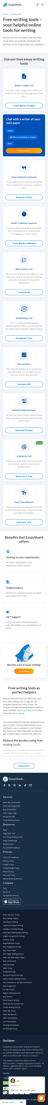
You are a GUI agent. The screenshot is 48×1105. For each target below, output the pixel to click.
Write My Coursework (11, 802)
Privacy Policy (8, 861)
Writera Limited (29, 1060)
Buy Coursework (9, 961)
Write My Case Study (11, 915)
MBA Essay (7, 968)
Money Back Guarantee (12, 879)
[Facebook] (4, 785)
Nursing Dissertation (11, 1025)
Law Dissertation (9, 1021)
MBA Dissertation (10, 1018)
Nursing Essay (8, 964)
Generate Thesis (24, 197)
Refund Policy (8, 871)
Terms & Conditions (11, 857)
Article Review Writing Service (14, 979)
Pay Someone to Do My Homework (17, 982)
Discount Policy (9, 875)
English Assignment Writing (13, 936)
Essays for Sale (9, 816)
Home (5, 14)
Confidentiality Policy (11, 868)
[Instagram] (14, 785)
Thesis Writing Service (11, 1007)
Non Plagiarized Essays (12, 947)
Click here (24, 671)
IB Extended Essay (10, 1028)
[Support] (30, 785)
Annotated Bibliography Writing (15, 932)
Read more (24, 766)
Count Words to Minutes (24, 243)
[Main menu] (42, 4)
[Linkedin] (20, 785)
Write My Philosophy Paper (13, 957)
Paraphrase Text (24, 338)
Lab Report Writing (10, 922)
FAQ (4, 888)
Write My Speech (9, 1014)
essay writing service (29, 710)
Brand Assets (8, 844)
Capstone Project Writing (13, 925)
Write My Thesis (9, 1011)
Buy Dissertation (9, 809)
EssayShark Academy (11, 847)
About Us (6, 892)
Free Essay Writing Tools (13, 837)
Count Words (24, 292)
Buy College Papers (10, 918)
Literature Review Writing (13, 929)
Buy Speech (7, 996)
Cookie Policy (8, 864)
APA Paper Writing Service (13, 954)
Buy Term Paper (9, 950)
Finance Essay (8, 940)
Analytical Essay (9, 972)
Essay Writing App (10, 840)
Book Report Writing (11, 1000)
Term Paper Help (9, 813)
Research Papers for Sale (13, 975)
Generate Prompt (24, 430)
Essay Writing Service (11, 820)
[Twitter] (9, 785)
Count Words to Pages (24, 105)
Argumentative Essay (11, 943)
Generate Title (24, 522)
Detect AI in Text (24, 476)
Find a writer (24, 150)
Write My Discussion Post (13, 1004)
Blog (5, 830)
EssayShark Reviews (11, 895)
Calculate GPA (24, 384)
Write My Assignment (11, 806)
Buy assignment (9, 986)
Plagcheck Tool (9, 833)
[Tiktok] (25, 785)
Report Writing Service (12, 993)
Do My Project (9, 989)
